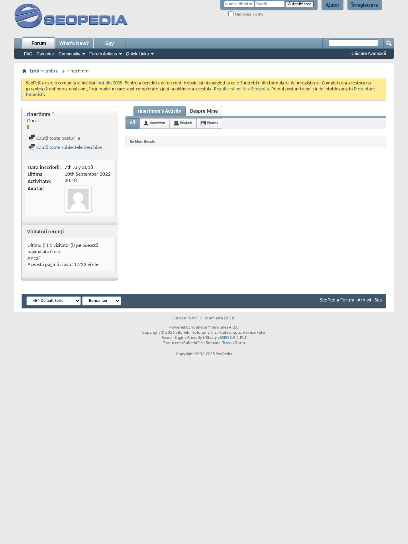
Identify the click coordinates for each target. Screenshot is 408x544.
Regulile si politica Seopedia (241, 89)
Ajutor (332, 5)
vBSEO (223, 338)
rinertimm (157, 123)
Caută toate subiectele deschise (68, 147)
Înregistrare (364, 5)
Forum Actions (103, 53)
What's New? (74, 43)
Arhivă (364, 300)
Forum (38, 43)
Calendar (45, 53)
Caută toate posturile (57, 138)
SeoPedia (224, 354)
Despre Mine (204, 111)
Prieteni (186, 123)
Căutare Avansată (368, 53)
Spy (109, 43)
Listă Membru (44, 71)
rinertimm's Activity (159, 111)
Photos (212, 123)
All (132, 123)
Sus (378, 300)
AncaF (34, 258)
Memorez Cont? (248, 14)
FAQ (28, 53)
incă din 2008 (109, 83)
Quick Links (137, 53)
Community (69, 53)
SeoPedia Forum (337, 300)
